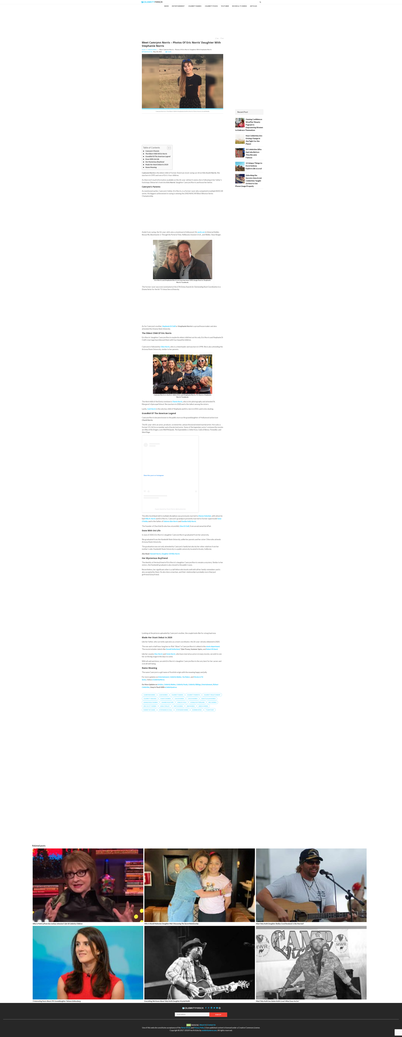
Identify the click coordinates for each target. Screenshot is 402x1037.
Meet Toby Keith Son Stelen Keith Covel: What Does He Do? (277, 1001)
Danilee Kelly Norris (151, 702)
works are (201, 232)
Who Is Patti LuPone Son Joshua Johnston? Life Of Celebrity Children (57, 924)
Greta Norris (178, 706)
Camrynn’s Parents (152, 151)
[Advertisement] (201, 19)
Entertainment (207, 684)
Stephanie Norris (182, 710)
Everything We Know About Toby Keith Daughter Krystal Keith (167, 1001)
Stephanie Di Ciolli (165, 710)
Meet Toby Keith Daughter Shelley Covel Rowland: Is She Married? (280, 924)
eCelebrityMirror (158, 680)
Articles (160, 684)
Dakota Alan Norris (208, 698)
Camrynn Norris (149, 695)
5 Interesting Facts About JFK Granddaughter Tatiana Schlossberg (57, 1001)
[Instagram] (211, 1008)
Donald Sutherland (173, 649)
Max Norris (191, 706)
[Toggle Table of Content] (168, 148)
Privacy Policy (199, 1028)
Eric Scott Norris (150, 706)
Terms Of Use (186, 1028)
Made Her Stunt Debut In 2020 (156, 164)
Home (143, 49)
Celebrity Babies (152, 49)
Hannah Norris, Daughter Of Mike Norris (165, 554)
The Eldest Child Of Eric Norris (156, 154)
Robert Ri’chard (212, 649)
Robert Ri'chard (149, 710)
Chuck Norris (192, 698)
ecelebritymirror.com (209, 1030)
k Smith (169, 52)
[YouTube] (217, 1008)
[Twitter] (214, 1008)
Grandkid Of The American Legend (157, 156)
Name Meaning (151, 167)
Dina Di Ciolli (184, 526)
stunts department (213, 646)
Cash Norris (163, 695)
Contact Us (211, 1025)
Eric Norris (212, 702)
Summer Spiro (197, 710)
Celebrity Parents (193, 695)
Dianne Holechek (204, 516)
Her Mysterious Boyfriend (154, 162)
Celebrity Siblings (194, 684)
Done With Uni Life (152, 159)
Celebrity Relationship (212, 695)
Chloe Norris (165, 347)
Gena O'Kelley (165, 706)
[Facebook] (206, 1008)
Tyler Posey (210, 710)
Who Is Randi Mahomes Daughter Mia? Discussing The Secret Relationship (171, 924)
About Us (202, 1025)
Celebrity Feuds (182, 684)
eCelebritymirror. (171, 687)
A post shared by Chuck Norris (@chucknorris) (170, 509)
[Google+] (208, 1008)
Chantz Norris (177, 401)
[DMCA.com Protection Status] (192, 1025)
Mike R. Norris (203, 706)
